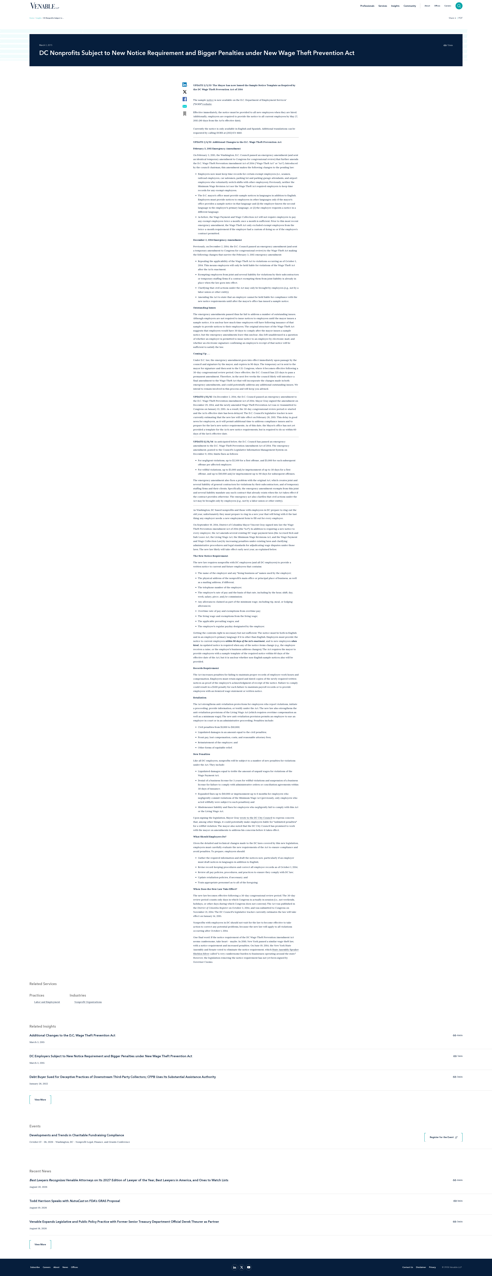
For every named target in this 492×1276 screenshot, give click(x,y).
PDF (460, 18)
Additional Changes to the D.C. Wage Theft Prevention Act (72, 1035)
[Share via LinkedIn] (184, 84)
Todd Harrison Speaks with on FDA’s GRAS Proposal (74, 1201)
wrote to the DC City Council (256, 817)
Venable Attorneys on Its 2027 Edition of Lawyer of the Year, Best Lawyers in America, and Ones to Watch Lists (128, 1180)
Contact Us (407, 1267)
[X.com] (242, 1267)
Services (382, 6)
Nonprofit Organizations (88, 1002)
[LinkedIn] (235, 1267)
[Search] (459, 5)
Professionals (367, 6)
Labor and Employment (47, 1002)
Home (31, 18)
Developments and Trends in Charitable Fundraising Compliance (76, 1135)
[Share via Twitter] (184, 91)
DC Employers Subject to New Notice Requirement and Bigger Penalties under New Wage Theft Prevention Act (110, 1056)
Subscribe (35, 1267)
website (207, 104)
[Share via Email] (184, 106)
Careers (447, 6)
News (65, 1267)
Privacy (432, 1267)
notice (210, 100)
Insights (395, 6)
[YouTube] (249, 1267)
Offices (437, 6)
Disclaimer (421, 1267)
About (427, 6)
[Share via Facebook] (184, 99)
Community (410, 6)
